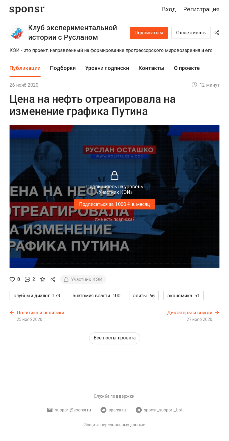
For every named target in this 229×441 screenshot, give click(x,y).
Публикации (25, 68)
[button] (114, 50)
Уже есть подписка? (114, 219)
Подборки (63, 68)
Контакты (151, 68)
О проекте (187, 68)
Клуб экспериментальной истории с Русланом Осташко (72, 37)
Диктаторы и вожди (189, 313)
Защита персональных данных (114, 424)
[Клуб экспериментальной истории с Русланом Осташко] (16, 32)
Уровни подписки (107, 68)
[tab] (25, 68)
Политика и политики (40, 313)
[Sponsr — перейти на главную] (27, 9)
